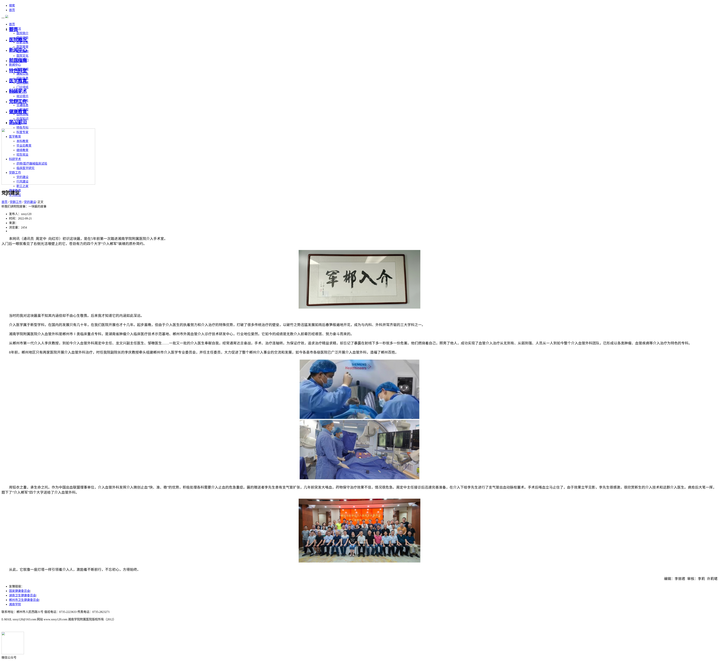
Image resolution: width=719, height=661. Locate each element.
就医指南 (18, 60)
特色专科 (22, 127)
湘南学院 (15, 604)
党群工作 (18, 101)
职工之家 (22, 186)
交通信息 (22, 105)
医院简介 (22, 33)
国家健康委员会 (19, 590)
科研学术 (18, 91)
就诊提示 (22, 96)
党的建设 (30, 202)
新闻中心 (18, 50)
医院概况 (18, 39)
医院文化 (22, 55)
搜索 (12, 5)
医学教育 (18, 80)
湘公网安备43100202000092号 (20, 626)
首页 (12, 10)
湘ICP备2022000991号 (124, 611)
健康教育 (18, 111)
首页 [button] (12, 24)
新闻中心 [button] (15, 64)
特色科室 (18, 70)
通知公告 (22, 73)
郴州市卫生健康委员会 (24, 599)
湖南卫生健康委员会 (22, 595)
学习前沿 (18, 121)
